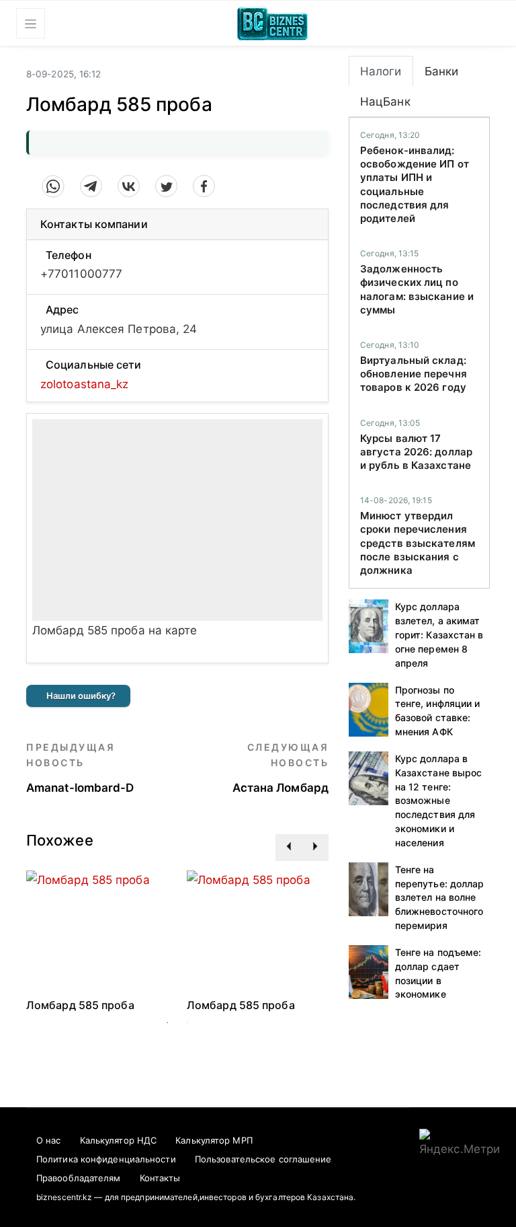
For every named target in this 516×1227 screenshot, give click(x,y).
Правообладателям (78, 1178)
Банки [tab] (442, 71)
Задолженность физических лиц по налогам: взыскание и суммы (417, 289)
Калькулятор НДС (118, 1140)
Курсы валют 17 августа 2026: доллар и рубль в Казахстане (416, 452)
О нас (48, 1140)
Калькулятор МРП (214, 1140)
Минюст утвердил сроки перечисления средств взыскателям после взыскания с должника (417, 543)
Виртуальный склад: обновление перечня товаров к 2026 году (413, 374)
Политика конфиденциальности (106, 1159)
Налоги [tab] (381, 71)
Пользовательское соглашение (263, 1159)
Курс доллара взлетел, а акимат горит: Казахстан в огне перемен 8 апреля (439, 634)
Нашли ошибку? (81, 695)
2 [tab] (187, 1022)
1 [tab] (167, 1022)
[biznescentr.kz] (272, 22)
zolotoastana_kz (84, 384)
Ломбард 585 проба (80, 1005)
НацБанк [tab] (385, 101)
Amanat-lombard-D (80, 767)
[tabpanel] (97, 941)
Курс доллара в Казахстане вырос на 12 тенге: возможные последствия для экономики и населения (438, 800)
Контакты (160, 1178)
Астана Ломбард (280, 767)
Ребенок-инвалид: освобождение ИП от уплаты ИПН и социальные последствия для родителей (414, 184)
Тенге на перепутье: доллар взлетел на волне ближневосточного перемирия (439, 897)
